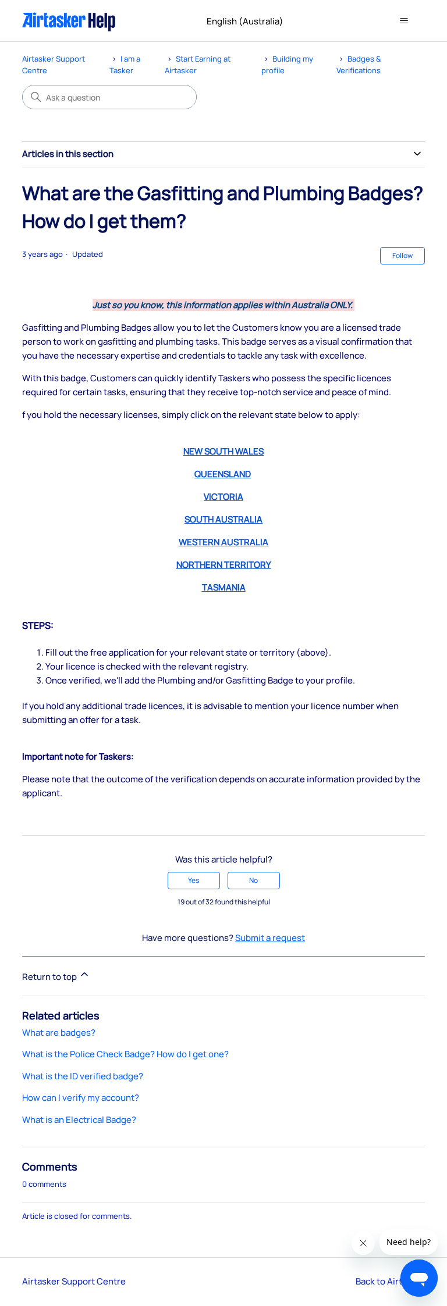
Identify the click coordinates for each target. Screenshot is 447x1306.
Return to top (50, 977)
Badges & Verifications (358, 64)
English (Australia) (246, 21)
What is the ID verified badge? (82, 1076)
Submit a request (270, 938)
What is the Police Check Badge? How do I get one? (125, 1054)
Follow (402, 255)
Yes (193, 880)
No (253, 880)
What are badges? (58, 1032)
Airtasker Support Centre (74, 1281)
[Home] (69, 20)
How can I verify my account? (80, 1098)
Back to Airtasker (390, 1281)
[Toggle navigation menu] (404, 21)
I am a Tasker (124, 64)
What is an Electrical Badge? (79, 1120)
